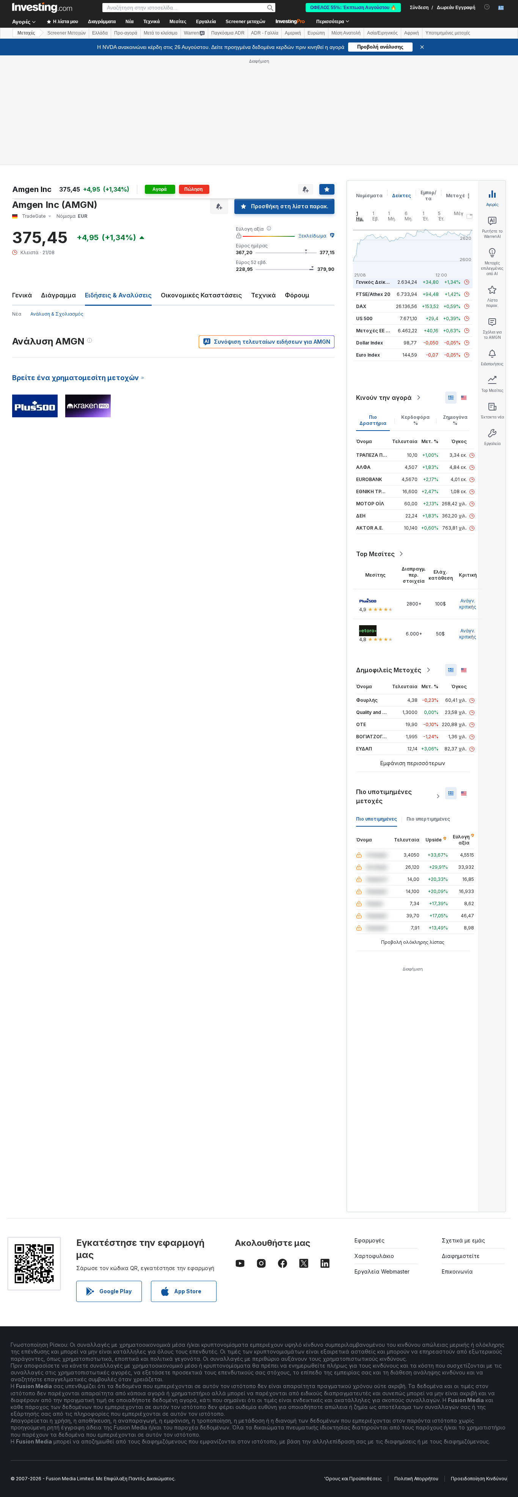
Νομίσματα (369, 195)
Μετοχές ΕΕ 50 (373, 330)
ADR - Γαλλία (264, 33)
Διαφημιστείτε (461, 1256)
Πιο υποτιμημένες (376, 819)
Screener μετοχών (245, 21)
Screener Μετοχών (66, 33)
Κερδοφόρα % (415, 420)
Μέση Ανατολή (346, 33)
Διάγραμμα (58, 295)
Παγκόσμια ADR (228, 33)
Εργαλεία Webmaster (382, 1271)
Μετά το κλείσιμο (160, 33)
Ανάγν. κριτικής (467, 604)
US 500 (364, 318)
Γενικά (22, 295)
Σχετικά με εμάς (463, 1240)
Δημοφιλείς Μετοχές (388, 670)
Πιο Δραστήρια (372, 420)
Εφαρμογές (370, 1240)
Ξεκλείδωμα (312, 236)
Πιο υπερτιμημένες (428, 819)
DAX (361, 306)
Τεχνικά (263, 295)
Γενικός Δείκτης (375, 282)
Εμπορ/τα (428, 195)
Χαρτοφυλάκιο (374, 1256)
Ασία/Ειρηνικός (382, 33)
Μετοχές (457, 195)
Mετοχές (26, 33)
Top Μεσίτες (375, 554)
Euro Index (368, 355)
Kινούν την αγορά (383, 397)
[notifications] (487, 7)
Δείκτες (401, 195)
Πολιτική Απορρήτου (416, 1478)
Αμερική (293, 33)
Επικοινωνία (457, 1271)
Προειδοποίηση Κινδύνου (479, 1478)
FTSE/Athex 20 (373, 294)
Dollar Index (369, 343)
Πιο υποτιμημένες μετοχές (384, 796)
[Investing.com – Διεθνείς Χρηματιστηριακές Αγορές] (42, 7)
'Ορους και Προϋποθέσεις (353, 1478)
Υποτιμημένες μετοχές (447, 33)
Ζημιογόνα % (455, 420)
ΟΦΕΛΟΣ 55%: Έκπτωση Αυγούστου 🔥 (353, 7)
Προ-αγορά (125, 33)
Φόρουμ (297, 295)
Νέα (16, 314)
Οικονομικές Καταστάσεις (201, 295)
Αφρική (411, 33)
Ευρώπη (316, 33)
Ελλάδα (100, 33)
